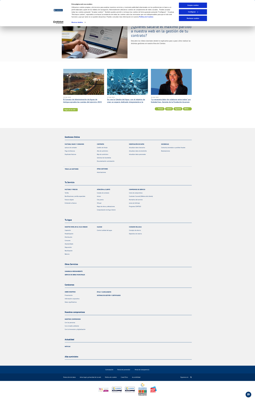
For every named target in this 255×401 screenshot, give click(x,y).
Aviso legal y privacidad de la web (90, 377)
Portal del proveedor (123, 370)
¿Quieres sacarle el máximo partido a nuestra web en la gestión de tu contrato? (161, 31)
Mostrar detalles (77, 22)
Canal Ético (124, 377)
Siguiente (178, 109)
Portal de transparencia (142, 370)
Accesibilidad (136, 377)
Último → (187, 109)
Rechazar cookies (193, 18)
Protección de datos (69, 377)
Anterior (169, 109)
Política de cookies (111, 377)
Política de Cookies (146, 17)
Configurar (192, 12)
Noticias (67, 346)
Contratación (109, 370)
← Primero (159, 109)
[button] (70, 109)
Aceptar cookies (193, 5)
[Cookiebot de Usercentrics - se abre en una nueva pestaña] (58, 22)
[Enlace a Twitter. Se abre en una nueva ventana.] (191, 377)
